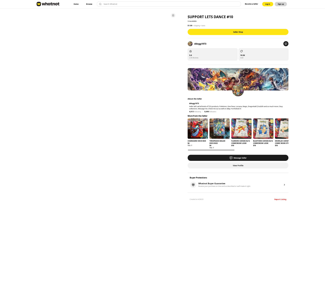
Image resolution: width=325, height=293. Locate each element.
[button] (285, 43)
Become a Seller (251, 4)
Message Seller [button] (240, 158)
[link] (76, 4)
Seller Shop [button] (238, 32)
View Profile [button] (238, 165)
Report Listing (280, 199)
